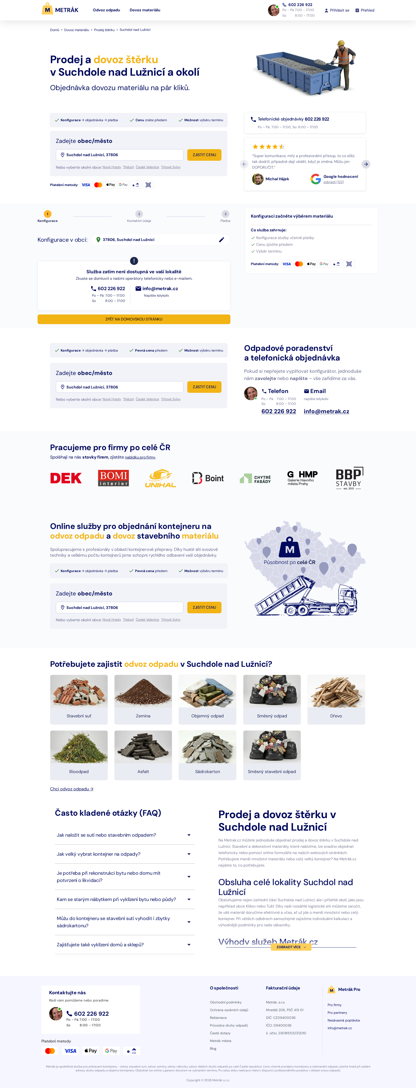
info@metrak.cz (340, 1028)
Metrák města (220, 1041)
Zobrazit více (288, 947)
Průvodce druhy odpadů (229, 1025)
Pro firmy (335, 1005)
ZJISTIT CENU (204, 154)
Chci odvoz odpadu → (71, 789)
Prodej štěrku (104, 30)
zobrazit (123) (334, 182)
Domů (54, 30)
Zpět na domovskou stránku (133, 319)
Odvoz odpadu (106, 10)
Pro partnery (337, 1012)
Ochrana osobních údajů (229, 1010)
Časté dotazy (220, 1033)
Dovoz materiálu (145, 10)
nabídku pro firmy (140, 457)
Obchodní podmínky (226, 1002)
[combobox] (124, 155)
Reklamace (218, 1017)
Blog (213, 1048)
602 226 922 (300, 4)
